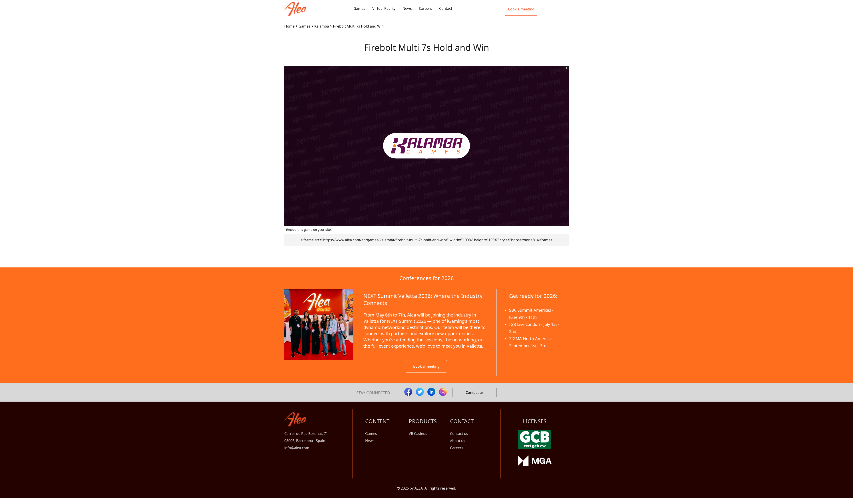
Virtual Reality (383, 8)
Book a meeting (426, 366)
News (407, 8)
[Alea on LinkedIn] (431, 392)
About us (457, 440)
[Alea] (295, 5)
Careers (425, 8)
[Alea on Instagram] (443, 392)
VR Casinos (418, 433)
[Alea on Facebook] (408, 392)
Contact (445, 8)
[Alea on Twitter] (420, 392)
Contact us (475, 392)
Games (359, 8)
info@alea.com (296, 447)
